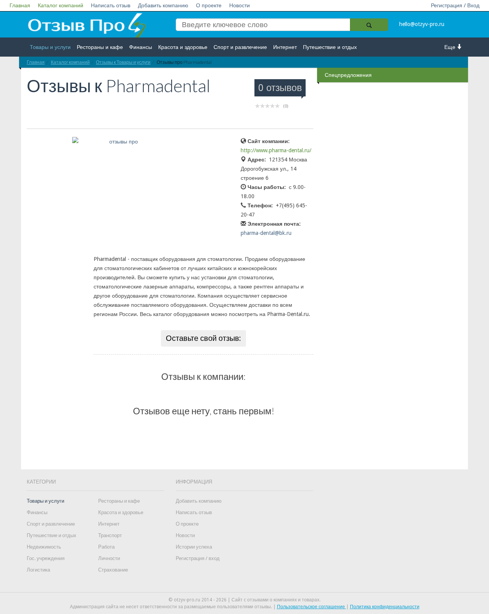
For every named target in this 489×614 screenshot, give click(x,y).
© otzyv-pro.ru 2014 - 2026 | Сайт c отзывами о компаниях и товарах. (244, 600)
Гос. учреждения (46, 558)
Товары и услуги (50, 47)
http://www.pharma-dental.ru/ (276, 150)
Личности (109, 558)
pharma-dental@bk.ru (266, 233)
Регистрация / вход (198, 558)
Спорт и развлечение (240, 47)
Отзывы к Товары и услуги (123, 62)
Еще (450, 47)
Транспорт (110, 535)
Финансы (140, 47)
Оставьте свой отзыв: (203, 338)
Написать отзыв (110, 5)
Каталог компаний (60, 5)
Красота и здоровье (182, 47)
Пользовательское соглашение (311, 606)
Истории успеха (194, 547)
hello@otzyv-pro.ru (421, 24)
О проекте (209, 5)
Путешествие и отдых (330, 47)
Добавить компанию (163, 5)
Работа (106, 547)
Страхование (113, 570)
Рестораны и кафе (100, 47)
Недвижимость (44, 547)
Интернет (285, 47)
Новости (239, 5)
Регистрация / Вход (455, 5)
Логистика (38, 570)
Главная (20, 5)
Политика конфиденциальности (384, 606)
